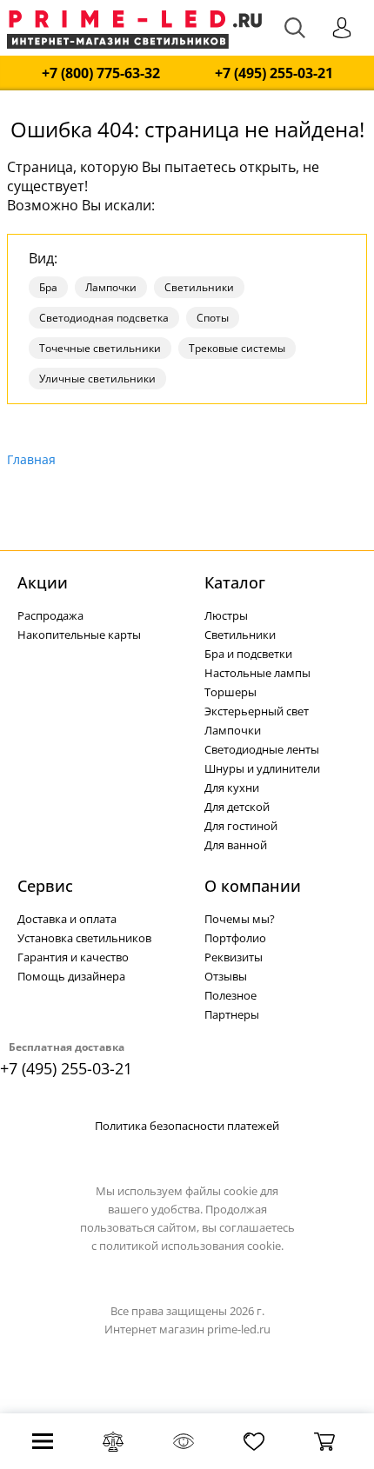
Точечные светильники (100, 348)
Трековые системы (237, 348)
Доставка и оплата (67, 919)
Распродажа (50, 615)
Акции (42, 582)
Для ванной (235, 845)
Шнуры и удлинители (262, 768)
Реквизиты (233, 957)
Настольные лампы (257, 673)
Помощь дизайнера (71, 976)
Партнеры (231, 1014)
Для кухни (231, 787)
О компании (252, 885)
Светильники (199, 287)
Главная (31, 459)
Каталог (234, 582)
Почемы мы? (239, 919)
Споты (213, 317)
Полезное (230, 995)
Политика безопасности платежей (187, 1125)
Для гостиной (240, 826)
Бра (48, 287)
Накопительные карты (79, 634)
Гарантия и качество (73, 957)
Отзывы (225, 976)
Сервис (45, 885)
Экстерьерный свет (256, 711)
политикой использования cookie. (191, 1245)
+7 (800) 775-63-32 (101, 73)
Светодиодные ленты (261, 749)
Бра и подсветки (248, 653)
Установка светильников (84, 938)
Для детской (237, 806)
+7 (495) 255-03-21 (274, 73)
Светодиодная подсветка (104, 317)
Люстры (226, 615)
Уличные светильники (97, 378)
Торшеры (230, 692)
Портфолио (235, 938)
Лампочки (111, 287)
